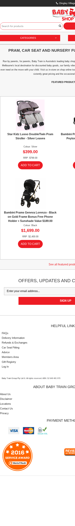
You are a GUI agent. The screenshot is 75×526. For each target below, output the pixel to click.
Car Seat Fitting (10, 347)
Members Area (10, 356)
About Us (5, 394)
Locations (5, 403)
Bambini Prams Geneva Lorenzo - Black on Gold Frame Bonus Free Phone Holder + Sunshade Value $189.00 (30, 216)
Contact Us (6, 408)
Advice (6, 352)
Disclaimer (6, 398)
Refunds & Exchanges (14, 342)
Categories (28, 37)
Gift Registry (9, 361)
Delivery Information (13, 337)
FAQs (5, 333)
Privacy (4, 413)
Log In (5, 366)
